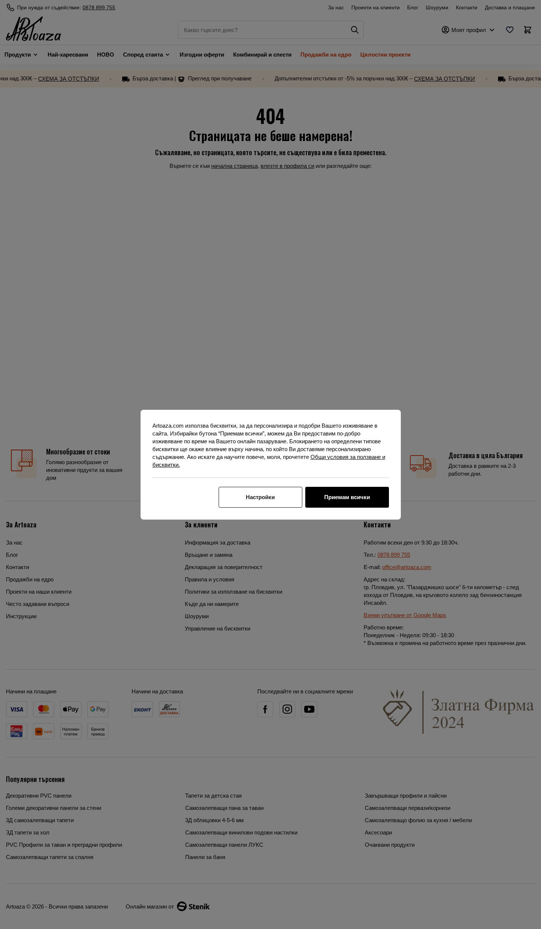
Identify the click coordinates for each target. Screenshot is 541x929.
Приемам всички (347, 497)
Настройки (260, 497)
